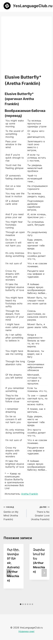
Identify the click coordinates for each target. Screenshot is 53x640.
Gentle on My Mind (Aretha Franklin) (11, 513)
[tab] (20, 604)
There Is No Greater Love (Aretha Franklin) (40, 513)
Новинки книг (27, 631)
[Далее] (44, 573)
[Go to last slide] (8, 573)
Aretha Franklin (29, 493)
